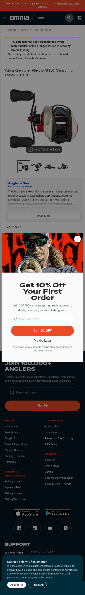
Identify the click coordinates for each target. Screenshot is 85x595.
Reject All (38, 584)
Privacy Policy (33, 577)
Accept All (16, 584)
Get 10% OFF (42, 331)
